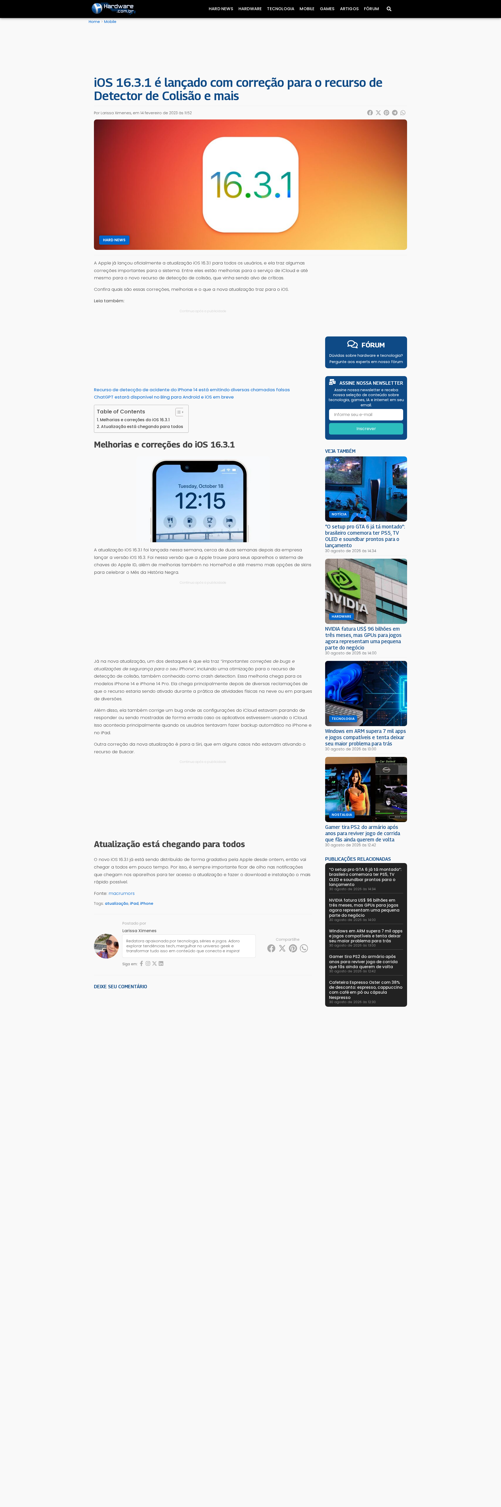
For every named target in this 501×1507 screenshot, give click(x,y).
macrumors (122, 893)
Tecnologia (280, 9)
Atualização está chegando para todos (142, 426)
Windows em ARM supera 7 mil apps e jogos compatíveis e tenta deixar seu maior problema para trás (365, 737)
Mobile (307, 9)
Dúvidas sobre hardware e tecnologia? (366, 355)
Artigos (349, 9)
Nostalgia (342, 815)
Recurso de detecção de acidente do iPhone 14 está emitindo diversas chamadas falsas (192, 390)
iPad (134, 903)
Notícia (339, 514)
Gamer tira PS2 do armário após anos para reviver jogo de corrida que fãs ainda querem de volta (362, 833)
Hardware (250, 9)
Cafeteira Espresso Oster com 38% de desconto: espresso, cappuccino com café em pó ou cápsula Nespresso (365, 990)
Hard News (221, 9)
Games (327, 9)
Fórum (371, 9)
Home (94, 21)
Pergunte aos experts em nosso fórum (366, 361)
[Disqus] (203, 1066)
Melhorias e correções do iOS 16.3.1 (135, 420)
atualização (116, 903)
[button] (370, 112)
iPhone (146, 903)
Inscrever (366, 429)
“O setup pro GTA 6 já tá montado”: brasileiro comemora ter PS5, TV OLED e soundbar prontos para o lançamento (365, 535)
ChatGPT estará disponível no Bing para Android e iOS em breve (164, 397)
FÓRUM (373, 345)
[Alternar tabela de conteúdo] (177, 412)
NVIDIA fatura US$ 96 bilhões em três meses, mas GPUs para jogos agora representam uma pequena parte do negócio (363, 638)
